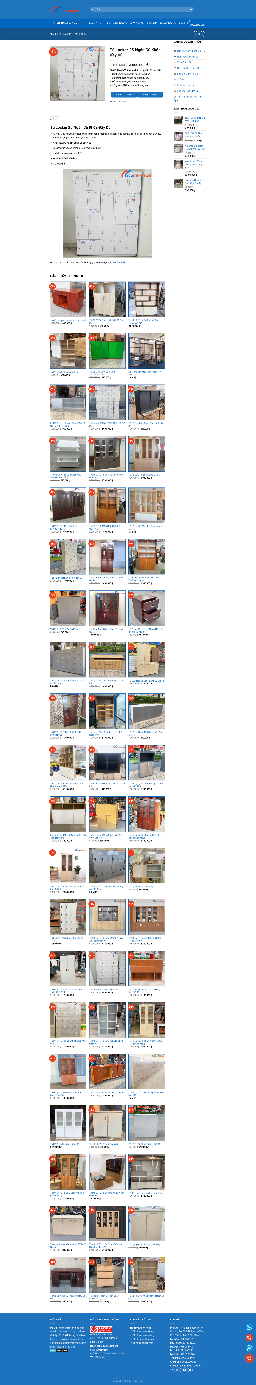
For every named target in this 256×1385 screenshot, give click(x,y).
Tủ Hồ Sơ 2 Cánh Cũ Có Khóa (64, 629)
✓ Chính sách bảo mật (141, 1342)
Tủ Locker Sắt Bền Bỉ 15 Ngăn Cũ (66, 578)
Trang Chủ (96, 23)
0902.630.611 (188, 1339)
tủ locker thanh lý (116, 262)
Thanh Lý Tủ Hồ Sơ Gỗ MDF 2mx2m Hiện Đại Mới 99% (67, 785)
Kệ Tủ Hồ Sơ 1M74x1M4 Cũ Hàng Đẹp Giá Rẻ (144, 991)
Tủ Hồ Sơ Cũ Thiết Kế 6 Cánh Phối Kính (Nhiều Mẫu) (144, 836)
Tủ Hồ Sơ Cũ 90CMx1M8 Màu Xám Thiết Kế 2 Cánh (66, 991)
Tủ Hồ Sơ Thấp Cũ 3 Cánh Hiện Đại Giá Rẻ (145, 733)
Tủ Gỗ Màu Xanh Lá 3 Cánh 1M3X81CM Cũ (102, 373)
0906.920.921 (188, 1358)
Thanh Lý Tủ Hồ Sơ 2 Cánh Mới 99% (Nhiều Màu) (67, 1194)
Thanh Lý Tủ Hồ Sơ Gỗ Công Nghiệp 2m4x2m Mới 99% (106, 939)
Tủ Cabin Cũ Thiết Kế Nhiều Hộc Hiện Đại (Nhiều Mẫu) (146, 630)
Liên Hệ (152, 23)
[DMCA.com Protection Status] (59, 1350)
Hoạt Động (168, 23)
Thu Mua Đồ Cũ (117, 23)
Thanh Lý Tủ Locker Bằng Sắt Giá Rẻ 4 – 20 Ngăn (67, 682)
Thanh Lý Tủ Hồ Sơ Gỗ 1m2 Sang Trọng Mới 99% (144, 321)
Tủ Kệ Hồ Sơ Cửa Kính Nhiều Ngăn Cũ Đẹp (146, 1297)
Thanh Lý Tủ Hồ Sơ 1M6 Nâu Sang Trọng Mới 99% (144, 939)
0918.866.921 (188, 1350)
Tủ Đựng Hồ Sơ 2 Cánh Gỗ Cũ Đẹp (144, 1244)
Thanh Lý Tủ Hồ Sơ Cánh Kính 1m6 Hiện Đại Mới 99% (106, 1246)
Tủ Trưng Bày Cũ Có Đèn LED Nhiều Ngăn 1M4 (106, 733)
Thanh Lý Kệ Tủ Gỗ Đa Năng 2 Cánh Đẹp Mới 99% (145, 785)
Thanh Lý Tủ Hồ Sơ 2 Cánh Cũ (103, 1144)
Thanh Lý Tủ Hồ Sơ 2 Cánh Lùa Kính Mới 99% (106, 1042)
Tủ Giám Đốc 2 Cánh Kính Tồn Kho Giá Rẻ (106, 579)
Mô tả (54, 119)
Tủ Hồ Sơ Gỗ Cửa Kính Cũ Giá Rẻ (144, 475)
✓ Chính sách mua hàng (142, 1331)
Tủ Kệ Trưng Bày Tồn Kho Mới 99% (145, 1193)
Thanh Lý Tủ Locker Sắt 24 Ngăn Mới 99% (67, 1042)
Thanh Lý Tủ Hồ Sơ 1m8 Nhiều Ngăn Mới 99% (106, 1194)
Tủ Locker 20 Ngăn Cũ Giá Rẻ (103, 989)
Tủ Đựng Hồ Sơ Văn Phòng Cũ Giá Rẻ (146, 681)
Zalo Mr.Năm (150, 94)
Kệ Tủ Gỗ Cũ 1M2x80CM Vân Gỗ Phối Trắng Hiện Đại (68, 836)
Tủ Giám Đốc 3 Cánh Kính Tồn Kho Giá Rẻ (106, 630)
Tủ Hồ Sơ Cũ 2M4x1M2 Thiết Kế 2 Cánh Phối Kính (66, 1094)
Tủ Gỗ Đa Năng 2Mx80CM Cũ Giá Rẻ (106, 1092)
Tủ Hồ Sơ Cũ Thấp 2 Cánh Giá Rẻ (144, 1144)
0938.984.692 (186, 1346)
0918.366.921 (190, 1342)
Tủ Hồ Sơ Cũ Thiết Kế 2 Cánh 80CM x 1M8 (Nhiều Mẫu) (146, 1042)
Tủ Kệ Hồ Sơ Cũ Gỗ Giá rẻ (140, 886)
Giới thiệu (137, 23)
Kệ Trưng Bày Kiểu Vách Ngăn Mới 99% (144, 373)
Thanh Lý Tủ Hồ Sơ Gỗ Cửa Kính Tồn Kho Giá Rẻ (67, 888)
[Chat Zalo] (249, 1347)
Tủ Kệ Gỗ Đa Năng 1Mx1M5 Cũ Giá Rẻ (106, 321)
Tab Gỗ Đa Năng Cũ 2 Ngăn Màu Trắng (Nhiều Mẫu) (65, 476)
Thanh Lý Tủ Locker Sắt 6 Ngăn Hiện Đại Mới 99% (106, 888)
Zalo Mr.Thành (124, 94)
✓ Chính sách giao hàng (142, 1335)
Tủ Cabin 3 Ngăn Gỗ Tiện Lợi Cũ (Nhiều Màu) (104, 1297)
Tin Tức (184, 23)
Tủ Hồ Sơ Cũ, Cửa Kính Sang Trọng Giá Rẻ (145, 527)
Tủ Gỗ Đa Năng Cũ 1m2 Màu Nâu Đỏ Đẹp (67, 1297)
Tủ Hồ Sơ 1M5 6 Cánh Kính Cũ (64, 1144)
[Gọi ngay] (249, 1358)
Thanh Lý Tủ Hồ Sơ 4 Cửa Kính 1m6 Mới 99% (106, 476)
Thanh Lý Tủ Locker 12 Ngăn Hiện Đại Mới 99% (146, 1094)
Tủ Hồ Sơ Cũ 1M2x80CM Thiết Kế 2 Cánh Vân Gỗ (106, 836)
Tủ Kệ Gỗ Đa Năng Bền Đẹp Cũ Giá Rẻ (106, 682)
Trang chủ (55, 34)
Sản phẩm (68, 34)
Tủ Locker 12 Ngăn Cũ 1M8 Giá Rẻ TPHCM (66, 939)
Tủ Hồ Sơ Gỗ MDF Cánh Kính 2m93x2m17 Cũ (63, 527)
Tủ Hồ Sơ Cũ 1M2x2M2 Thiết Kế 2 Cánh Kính (105, 527)
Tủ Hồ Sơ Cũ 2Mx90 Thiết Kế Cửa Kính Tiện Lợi (66, 733)
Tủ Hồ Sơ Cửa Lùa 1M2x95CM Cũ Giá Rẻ (107, 785)
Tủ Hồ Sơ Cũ (80, 34)
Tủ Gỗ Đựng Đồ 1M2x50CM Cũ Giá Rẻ (68, 320)
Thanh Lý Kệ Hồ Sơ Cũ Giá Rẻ (64, 372)
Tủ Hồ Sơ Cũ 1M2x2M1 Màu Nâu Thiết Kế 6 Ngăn (144, 579)
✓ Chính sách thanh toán (142, 1339)
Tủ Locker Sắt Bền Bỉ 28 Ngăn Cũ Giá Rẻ (107, 424)
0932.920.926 (187, 1354)
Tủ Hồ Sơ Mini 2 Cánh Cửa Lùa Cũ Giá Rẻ (146, 424)
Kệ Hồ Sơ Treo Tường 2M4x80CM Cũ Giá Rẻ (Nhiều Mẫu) (67, 424)
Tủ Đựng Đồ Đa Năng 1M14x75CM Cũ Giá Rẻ (68, 1246)
